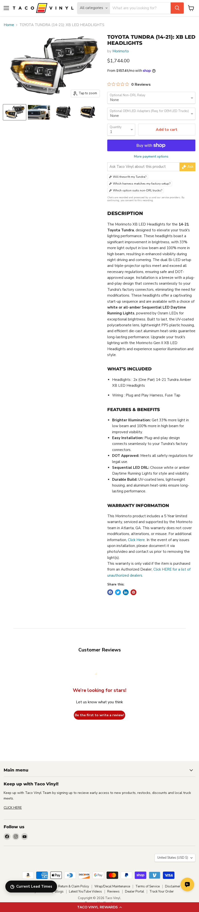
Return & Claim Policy (73, 886)
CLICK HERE (13, 807)
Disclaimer (172, 886)
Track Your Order (161, 891)
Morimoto (120, 51)
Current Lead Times (31, 886)
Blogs (59, 891)
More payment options (151, 157)
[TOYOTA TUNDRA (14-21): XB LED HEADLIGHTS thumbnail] (14, 112)
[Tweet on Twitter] (118, 592)
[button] (99, 907)
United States (172, 858)
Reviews (113, 891)
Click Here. (137, 539)
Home (9, 25)
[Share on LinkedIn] (126, 592)
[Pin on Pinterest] (133, 592)
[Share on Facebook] (110, 592)
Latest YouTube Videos (85, 891)
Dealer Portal (134, 891)
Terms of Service (147, 886)
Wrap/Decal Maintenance (112, 886)
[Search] (177, 8)
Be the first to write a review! (99, 715)
